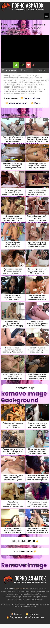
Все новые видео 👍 (25, 541)
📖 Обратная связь (34, 617)
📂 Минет (36, 103)
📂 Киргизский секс (30, 98)
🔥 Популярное (14, 617)
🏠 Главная (17, 614)
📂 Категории (32, 614)
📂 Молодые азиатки (16, 103)
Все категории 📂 (25, 551)
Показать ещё (25, 388)
